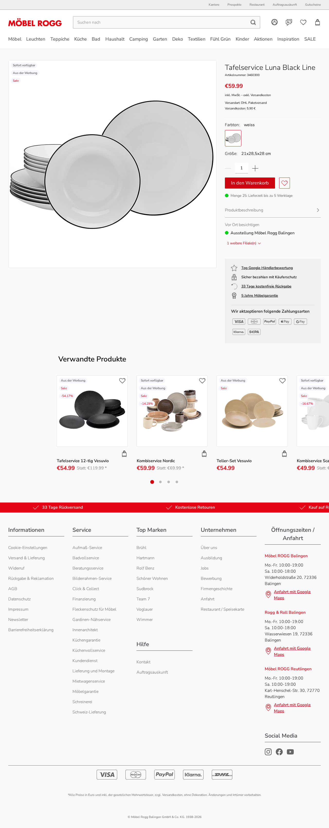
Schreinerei (82, 702)
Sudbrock (144, 589)
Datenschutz (19, 599)
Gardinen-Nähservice (91, 619)
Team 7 (143, 599)
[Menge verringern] (228, 168)
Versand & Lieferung (26, 558)
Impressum (18, 609)
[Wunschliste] (303, 22)
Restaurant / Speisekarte (222, 609)
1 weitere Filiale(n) (241, 243)
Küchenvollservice (88, 650)
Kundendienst (84, 661)
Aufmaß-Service (87, 548)
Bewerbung (211, 578)
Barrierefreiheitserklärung (30, 630)
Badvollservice (85, 558)
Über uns (209, 548)
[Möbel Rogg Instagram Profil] (268, 754)
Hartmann (145, 558)
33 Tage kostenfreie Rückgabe (266, 286)
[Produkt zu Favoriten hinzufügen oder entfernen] (284, 183)
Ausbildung (211, 558)
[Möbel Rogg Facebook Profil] (279, 754)
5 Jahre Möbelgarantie (259, 295)
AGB (12, 589)
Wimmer (144, 619)
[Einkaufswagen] (318, 22)
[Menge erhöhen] (255, 168)
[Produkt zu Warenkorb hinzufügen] (124, 454)
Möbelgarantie (85, 691)
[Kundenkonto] (274, 22)
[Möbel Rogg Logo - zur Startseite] (35, 22)
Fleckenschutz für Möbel (94, 609)
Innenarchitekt (85, 630)
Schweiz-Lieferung (89, 712)
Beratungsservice (87, 568)
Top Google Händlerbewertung (267, 267)
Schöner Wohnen (152, 578)
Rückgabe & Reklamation (31, 578)
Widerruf (16, 568)
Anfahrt (207, 599)
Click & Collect (85, 589)
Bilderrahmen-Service (92, 578)
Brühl (141, 548)
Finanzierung (84, 599)
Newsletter (18, 619)
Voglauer (144, 609)
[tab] (152, 482)
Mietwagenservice (88, 681)
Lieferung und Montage (93, 671)
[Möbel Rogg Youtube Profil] (290, 754)
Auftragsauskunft (152, 672)
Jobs (205, 568)
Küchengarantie (86, 640)
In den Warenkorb (250, 183)
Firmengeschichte (216, 589)
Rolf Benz (145, 568)
